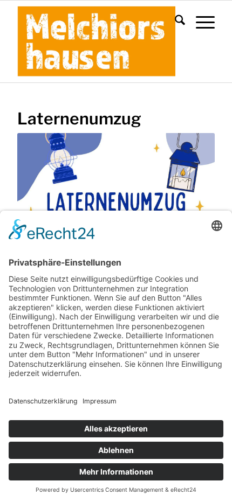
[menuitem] (174, 22)
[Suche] (174, 22)
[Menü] (200, 22)
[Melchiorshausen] (96, 41)
